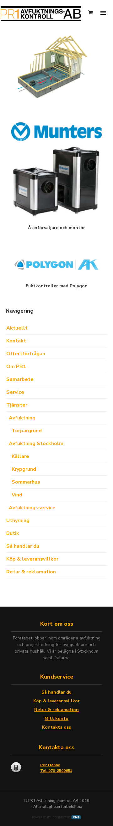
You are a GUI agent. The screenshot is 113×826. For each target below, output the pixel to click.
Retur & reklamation (31, 571)
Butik (12, 533)
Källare (20, 456)
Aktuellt (17, 328)
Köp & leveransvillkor (32, 559)
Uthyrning (18, 520)
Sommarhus (26, 482)
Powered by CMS (56, 817)
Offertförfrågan (25, 353)
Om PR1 (16, 366)
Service (15, 392)
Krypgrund (24, 469)
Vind (17, 494)
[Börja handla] (91, 12)
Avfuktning (22, 417)
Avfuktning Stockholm (36, 443)
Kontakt (16, 340)
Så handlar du (22, 546)
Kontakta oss (56, 727)
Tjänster (16, 405)
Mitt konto (56, 718)
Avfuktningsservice (32, 507)
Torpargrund (27, 430)
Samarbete (20, 379)
